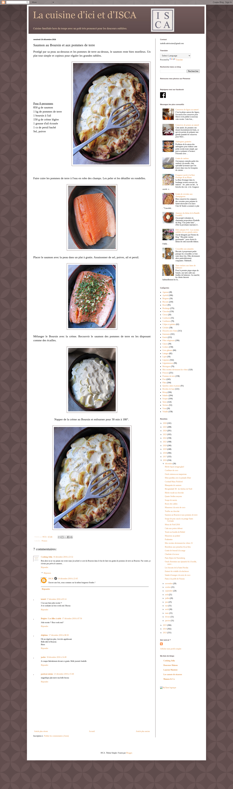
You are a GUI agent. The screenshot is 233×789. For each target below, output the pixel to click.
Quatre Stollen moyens (173, 496)
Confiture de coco (171, 470)
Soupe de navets (171, 500)
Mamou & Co (169, 679)
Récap (164, 392)
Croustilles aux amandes (184, 249)
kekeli (43, 599)
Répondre (44, 567)
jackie (43, 657)
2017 (165, 456)
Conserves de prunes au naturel (187, 125)
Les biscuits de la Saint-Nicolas (176, 568)
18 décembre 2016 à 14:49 (56, 657)
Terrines (165, 405)
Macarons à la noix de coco (175, 507)
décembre (169, 463)
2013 (165, 633)
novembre (169, 583)
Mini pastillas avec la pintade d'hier (178, 478)
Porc (164, 379)
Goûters (165, 347)
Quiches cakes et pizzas (171, 386)
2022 (165, 438)
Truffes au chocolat (172, 511)
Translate (179, 60)
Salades (165, 395)
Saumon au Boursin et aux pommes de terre (181, 515)
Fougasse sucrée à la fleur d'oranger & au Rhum (185, 176)
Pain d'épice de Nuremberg (175, 558)
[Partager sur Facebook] (68, 537)
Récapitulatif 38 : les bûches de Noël (178, 489)
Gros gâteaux (167, 350)
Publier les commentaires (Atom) (56, 736)
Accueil (92, 731)
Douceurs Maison (170, 665)
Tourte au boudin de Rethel (175, 532)
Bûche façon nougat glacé (174, 467)
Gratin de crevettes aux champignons (184, 195)
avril (167, 609)
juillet (167, 598)
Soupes (165, 399)
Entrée (164, 337)
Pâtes (164, 383)
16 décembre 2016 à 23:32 (63, 557)
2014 (165, 629)
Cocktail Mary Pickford (174, 482)
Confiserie (166, 318)
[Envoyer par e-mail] (59, 537)
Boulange (166, 308)
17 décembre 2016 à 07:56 (72, 618)
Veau (164, 408)
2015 (165, 625)
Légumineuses (167, 363)
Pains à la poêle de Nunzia (174, 579)
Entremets (166, 334)
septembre (169, 591)
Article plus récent (41, 731)
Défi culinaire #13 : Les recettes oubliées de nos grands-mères (187, 231)
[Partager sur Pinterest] (71, 537)
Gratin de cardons (182, 158)
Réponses (47, 573)
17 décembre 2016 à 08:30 (59, 635)
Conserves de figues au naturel (186, 110)
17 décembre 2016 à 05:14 (56, 599)
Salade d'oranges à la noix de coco (177, 575)
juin (166, 602)
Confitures (166, 321)
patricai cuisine (47, 674)
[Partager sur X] (65, 537)
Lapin (164, 357)
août (167, 594)
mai (166, 606)
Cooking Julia (46, 557)
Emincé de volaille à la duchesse (177, 571)
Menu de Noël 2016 (172, 524)
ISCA (51, 578)
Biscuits (165, 302)
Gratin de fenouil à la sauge (175, 550)
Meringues (166, 366)
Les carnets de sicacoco (172, 674)
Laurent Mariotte (170, 670)
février (168, 617)
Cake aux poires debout (173, 528)
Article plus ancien (143, 731)
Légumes (165, 360)
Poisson (44, 541)
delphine (44, 635)
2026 (165, 423)
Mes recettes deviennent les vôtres (175, 370)
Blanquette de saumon (173, 485)
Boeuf (164, 305)
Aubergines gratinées (183, 142)
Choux (165, 315)
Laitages (165, 353)
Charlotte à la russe (172, 554)
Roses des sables (171, 504)
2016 (165, 460)
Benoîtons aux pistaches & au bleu (178, 547)
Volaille (165, 412)
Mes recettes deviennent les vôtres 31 (179, 543)
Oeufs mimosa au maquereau (176, 474)
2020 (165, 445)
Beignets (165, 298)
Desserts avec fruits (169, 331)
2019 (165, 449)
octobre (168, 587)
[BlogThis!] (62, 537)
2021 (165, 442)
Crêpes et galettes (168, 324)
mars (167, 613)
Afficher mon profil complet (170, 649)
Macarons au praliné (172, 536)
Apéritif (165, 295)
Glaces (165, 344)
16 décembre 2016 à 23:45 (68, 578)
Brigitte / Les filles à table (51, 618)
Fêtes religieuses (168, 340)
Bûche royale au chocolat (174, 493)
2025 (165, 427)
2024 (165, 431)
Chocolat (165, 311)
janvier (168, 620)
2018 (165, 453)
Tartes (164, 402)
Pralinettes (169, 539)
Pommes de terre (168, 376)
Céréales (165, 328)
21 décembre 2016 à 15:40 (64, 674)
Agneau (165, 292)
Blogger (129, 753)
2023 (165, 434)
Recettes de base (168, 389)
